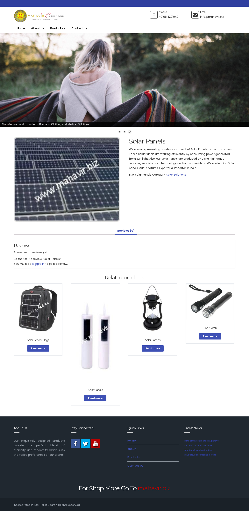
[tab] (126, 230)
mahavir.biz (154, 488)
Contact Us (79, 28)
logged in (38, 264)
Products (56, 28)
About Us (37, 28)
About (131, 449)
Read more (38, 348)
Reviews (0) (126, 230)
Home (21, 28)
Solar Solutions (176, 174)
